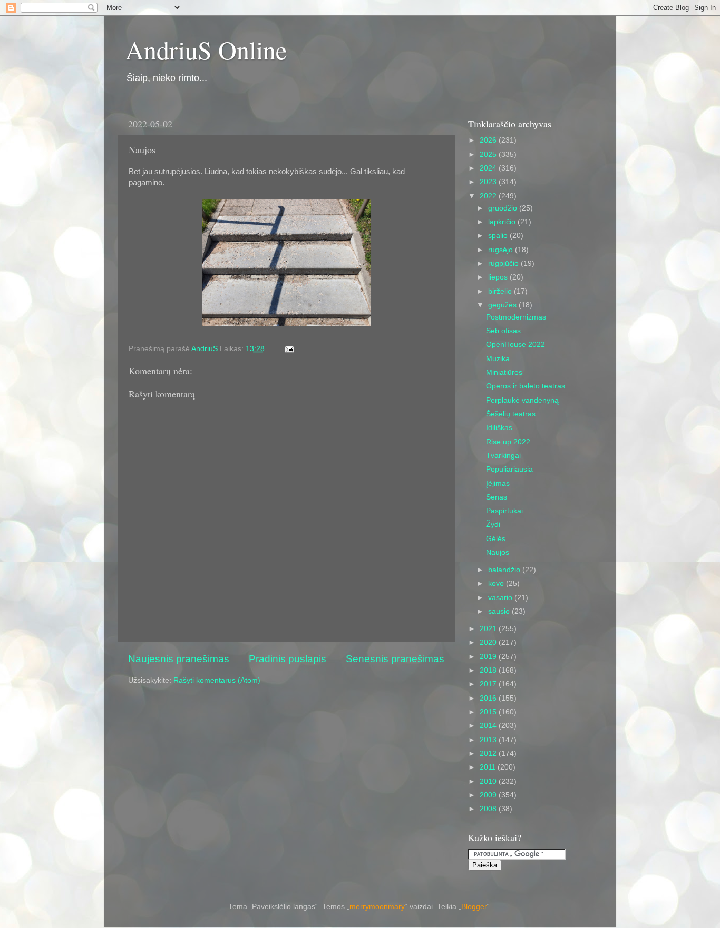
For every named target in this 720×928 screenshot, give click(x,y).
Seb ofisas (503, 331)
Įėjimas (498, 483)
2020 (489, 642)
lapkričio (503, 222)
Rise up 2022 (508, 442)
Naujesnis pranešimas (178, 658)
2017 (489, 684)
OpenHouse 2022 (515, 344)
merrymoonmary (377, 907)
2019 (489, 657)
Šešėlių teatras (511, 414)
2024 (489, 168)
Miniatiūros (504, 372)
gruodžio (503, 208)
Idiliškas (499, 428)
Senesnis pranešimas (395, 658)
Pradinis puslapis (287, 658)
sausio (500, 611)
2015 (489, 712)
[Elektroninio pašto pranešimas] (288, 349)
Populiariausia (509, 469)
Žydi (493, 524)
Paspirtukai (504, 511)
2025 (489, 154)
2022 (489, 196)
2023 (489, 182)
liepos (499, 277)
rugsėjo (501, 250)
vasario (501, 598)
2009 (489, 795)
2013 (489, 740)
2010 (489, 781)
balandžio (505, 570)
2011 (489, 767)
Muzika (498, 359)
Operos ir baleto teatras (525, 386)
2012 (489, 753)
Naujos (497, 552)
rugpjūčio (504, 263)
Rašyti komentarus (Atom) (216, 680)
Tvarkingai (503, 456)
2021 (489, 629)
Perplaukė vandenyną (522, 400)
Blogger (474, 907)
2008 (489, 809)
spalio (499, 236)
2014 (489, 726)
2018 (489, 670)
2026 (489, 140)
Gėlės (495, 539)
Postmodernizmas (516, 317)
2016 (489, 698)
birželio (501, 291)
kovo (497, 583)
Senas (496, 497)
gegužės (503, 305)
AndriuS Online (206, 49)
